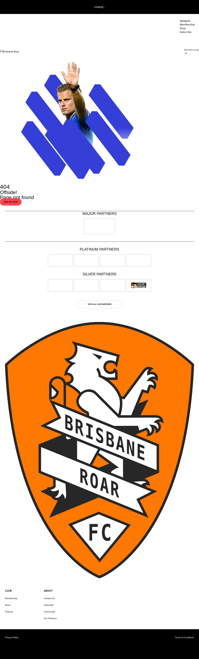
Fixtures (9, 611)
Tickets (170, 40)
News (7, 605)
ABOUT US (188, 40)
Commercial (150, 40)
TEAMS (110, 40)
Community (129, 40)
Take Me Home (11, 202)
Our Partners (50, 618)
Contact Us (49, 598)
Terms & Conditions (184, 637)
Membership (11, 598)
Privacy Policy (12, 637)
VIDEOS (98, 40)
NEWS (86, 40)
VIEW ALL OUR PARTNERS (99, 304)
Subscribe (49, 605)
